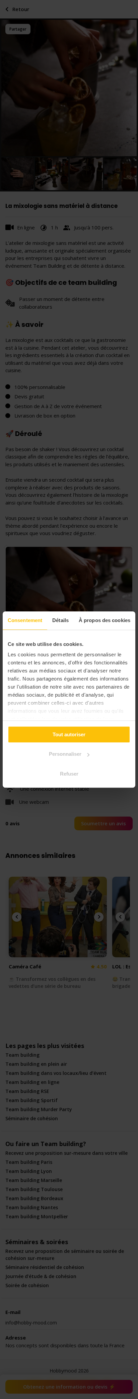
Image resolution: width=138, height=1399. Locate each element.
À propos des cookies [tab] (104, 620)
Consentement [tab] (25, 620)
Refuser (69, 774)
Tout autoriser (69, 734)
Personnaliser (65, 754)
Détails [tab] (60, 620)
